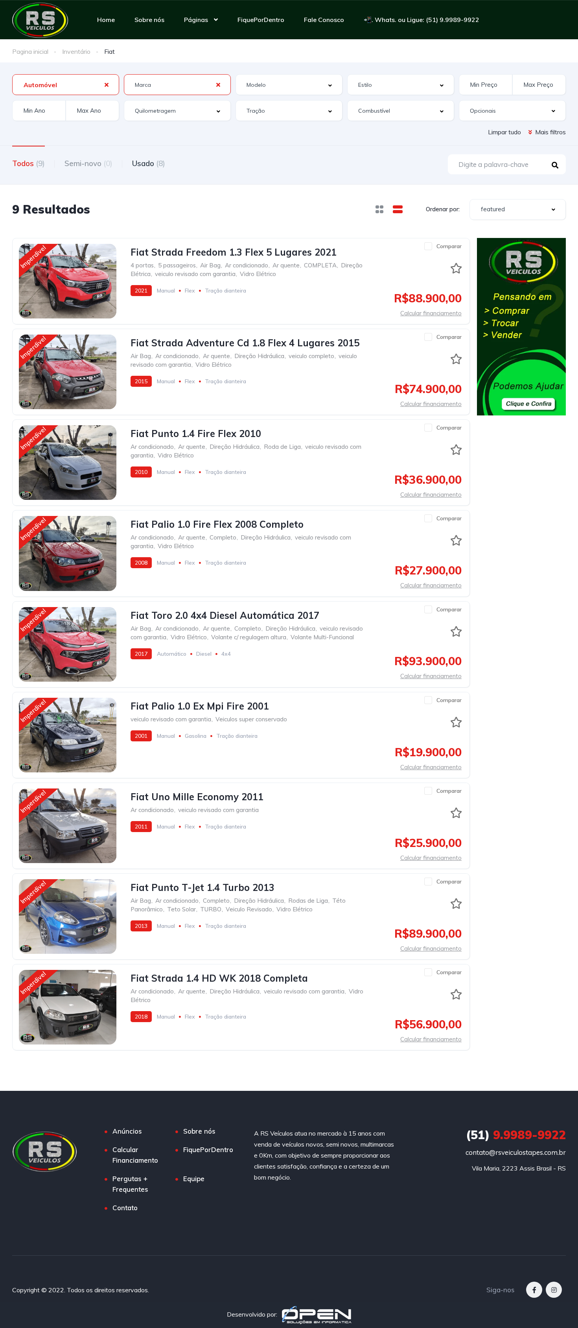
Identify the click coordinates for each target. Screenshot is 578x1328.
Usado (148, 163)
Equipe (193, 1178)
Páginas (196, 20)
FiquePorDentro (260, 20)
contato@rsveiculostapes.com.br (516, 1152)
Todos (28, 163)
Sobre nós (149, 20)
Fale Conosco (324, 20)
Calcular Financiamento (135, 1154)
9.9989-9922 (516, 1134)
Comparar (449, 246)
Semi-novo (88, 163)
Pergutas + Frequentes (130, 1183)
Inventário (76, 51)
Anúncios (127, 1131)
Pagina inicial (30, 51)
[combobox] (65, 84)
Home (106, 20)
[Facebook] (534, 1290)
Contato (125, 1208)
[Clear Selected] (106, 84)
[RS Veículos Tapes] (40, 20)
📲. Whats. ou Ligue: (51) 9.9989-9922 (421, 20)
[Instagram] (554, 1290)
